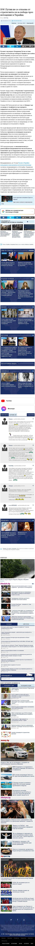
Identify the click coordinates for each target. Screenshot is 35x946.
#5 (33, 418)
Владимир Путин (14, 244)
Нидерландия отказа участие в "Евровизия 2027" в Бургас (22, 689)
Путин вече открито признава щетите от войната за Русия (8, 264)
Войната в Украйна (29, 244)
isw (19, 244)
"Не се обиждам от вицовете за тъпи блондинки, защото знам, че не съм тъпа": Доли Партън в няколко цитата (22, 836)
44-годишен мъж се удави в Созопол (11, 664)
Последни (9, 624)
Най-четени (26, 624)
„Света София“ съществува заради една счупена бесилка (8, 384)
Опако (11, 419)
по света (22, 244)
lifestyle (5, 584)
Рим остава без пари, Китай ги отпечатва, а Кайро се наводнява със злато (26, 385)
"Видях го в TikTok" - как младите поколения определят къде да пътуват (22, 827)
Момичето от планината (22, 533)
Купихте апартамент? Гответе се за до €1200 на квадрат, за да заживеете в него (25, 321)
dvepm (11, 486)
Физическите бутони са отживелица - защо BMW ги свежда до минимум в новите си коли (21, 593)
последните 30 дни (26, 685)
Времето (2, 581)
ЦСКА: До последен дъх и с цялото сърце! (21, 883)
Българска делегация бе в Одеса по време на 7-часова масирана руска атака (5, 233)
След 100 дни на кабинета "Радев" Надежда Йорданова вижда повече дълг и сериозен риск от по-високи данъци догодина (17, 646)
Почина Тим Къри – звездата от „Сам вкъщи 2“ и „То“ (21, 605)
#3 (33, 465)
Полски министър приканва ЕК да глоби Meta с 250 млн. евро (17, 641)
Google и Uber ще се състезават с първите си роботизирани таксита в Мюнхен (15, 763)
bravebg (11, 465)
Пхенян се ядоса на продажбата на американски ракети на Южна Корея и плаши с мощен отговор (16, 655)
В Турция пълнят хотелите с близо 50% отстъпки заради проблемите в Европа (21, 784)
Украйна (8, 244)
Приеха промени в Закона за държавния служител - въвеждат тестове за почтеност (22, 726)
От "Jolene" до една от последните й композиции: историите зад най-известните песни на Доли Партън (25, 351)
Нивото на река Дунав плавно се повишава (12, 650)
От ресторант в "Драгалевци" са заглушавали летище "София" (19, 719)
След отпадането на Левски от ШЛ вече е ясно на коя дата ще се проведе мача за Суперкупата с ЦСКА (23, 908)
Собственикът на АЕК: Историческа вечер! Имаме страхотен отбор (17, 878)
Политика (14, 23)
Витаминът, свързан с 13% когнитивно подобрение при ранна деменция (21, 843)
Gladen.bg (30, 938)
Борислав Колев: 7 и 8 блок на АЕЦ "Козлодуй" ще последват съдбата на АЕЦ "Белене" (22, 702)
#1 (33, 505)
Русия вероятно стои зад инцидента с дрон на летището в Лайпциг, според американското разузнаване (29, 234)
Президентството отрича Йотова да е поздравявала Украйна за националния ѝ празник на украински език (25, 294)
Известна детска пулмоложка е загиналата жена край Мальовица (22, 707)
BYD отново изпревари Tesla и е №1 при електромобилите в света (23, 775)
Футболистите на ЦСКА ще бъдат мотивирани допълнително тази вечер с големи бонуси (23, 900)
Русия (4, 244)
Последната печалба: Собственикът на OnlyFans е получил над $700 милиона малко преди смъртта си (21, 793)
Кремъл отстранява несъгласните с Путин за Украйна (25, 264)
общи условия (5, 943)
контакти (26, 943)
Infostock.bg (4, 940)
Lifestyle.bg (16, 938)
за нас (20, 943)
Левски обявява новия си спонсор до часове (20, 891)
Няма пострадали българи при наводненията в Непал (15, 637)
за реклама (14, 943)
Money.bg (10, 938)
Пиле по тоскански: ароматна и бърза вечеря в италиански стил (23, 849)
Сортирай (12, 414)
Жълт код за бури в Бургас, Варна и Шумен (14, 579)
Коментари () (30, 23)
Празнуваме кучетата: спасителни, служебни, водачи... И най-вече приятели (8, 535)
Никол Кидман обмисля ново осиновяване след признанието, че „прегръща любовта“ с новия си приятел (17, 821)
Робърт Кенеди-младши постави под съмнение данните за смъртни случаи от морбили (16, 669)
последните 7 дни (9, 685)
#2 (33, 485)
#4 (33, 445)
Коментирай (31, 414)
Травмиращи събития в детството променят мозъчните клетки (20, 599)
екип (32, 943)
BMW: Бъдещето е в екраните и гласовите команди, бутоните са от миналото (23, 768)
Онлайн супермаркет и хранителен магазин (20, 733)
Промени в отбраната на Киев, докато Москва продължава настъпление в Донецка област (17, 234)
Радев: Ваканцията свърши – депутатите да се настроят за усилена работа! (8, 293)
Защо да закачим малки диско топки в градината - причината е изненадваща (21, 586)
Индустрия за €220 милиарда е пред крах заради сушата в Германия (8, 321)
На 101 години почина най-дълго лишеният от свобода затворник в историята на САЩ (20, 696)
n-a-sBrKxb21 (13, 505)
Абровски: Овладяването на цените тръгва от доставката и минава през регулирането (16, 660)
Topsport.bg (23, 938)
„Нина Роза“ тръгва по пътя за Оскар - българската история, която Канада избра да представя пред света (22, 618)
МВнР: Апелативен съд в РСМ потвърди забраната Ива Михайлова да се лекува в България (21, 714)
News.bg (3, 938)
